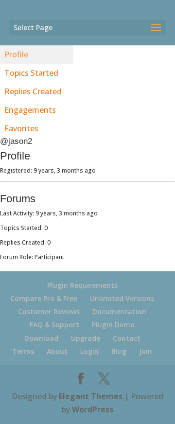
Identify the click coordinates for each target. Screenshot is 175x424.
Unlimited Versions (122, 298)
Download (41, 338)
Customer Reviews (49, 311)
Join (145, 351)
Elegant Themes (90, 396)
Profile (16, 54)
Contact (126, 338)
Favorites (21, 128)
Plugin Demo (113, 324)
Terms (23, 351)
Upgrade (85, 338)
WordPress (92, 409)
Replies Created (33, 91)
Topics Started (31, 73)
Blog (118, 351)
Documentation (119, 311)
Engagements (30, 110)
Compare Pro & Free (43, 298)
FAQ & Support (54, 324)
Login (89, 351)
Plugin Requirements (82, 285)
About (57, 351)
